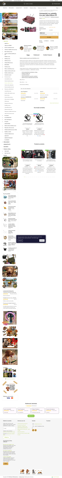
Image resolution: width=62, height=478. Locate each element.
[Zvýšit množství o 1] (57, 34)
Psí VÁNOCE (7, 139)
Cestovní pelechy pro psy (9, 81)
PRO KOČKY (7, 142)
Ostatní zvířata (7, 149)
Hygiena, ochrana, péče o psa (10, 70)
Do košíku (49, 37)
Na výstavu (7, 115)
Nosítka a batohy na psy (9, 72)
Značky (5, 155)
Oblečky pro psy (8, 60)
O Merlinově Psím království (7, 0)
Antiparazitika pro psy (9, 62)
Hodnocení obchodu (31, 403)
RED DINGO (7, 64)
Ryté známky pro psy (8, 51)
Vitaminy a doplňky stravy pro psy (11, 49)
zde (37, 238)
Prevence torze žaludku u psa (8, 444)
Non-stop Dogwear (8, 119)
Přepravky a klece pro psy (9, 127)
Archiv (5, 463)
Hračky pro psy (7, 66)
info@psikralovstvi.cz (38, 424)
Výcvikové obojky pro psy (9, 133)
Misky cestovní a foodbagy (9, 99)
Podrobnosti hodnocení (55, 17)
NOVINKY (6, 146)
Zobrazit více (31, 415)
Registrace (56, 0)
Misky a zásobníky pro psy (9, 68)
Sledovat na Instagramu (11, 378)
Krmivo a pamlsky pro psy (9, 47)
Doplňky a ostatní (8, 131)
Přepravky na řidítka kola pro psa (10, 111)
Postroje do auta (7, 76)
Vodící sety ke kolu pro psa (9, 113)
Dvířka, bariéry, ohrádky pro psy (10, 125)
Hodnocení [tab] (36, 55)
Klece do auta (7, 95)
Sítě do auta (7, 101)
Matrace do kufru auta (8, 109)
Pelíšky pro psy (7, 58)
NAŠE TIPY (7, 135)
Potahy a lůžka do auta (8, 83)
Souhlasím (42, 240)
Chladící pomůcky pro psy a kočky (11, 129)
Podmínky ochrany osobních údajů (23, 433)
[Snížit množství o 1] (52, 34)
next (58, 163)
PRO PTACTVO (7, 153)
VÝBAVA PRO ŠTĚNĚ (7, 456)
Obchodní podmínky (21, 431)
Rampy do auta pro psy (9, 103)
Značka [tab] (47, 55)
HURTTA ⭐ (7, 43)
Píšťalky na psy (7, 56)
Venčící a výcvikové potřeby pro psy (10, 54)
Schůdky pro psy (7, 105)
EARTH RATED (7, 123)
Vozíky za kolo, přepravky (9, 85)
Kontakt (19, 434)
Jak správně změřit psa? (17, 0)
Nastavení (20, 240)
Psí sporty (6, 121)
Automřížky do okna (8, 107)
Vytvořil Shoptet (56, 476)
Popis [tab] (28, 55)
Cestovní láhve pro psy (9, 97)
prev (20, 163)
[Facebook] (33, 430)
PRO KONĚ (7, 151)
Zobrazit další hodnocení (54, 103)
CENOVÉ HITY (7, 144)
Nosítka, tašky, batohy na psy (10, 93)
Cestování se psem (8, 74)
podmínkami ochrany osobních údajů (9, 431)
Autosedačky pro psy (8, 78)
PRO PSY (6, 41)
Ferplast (43, 18)
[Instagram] (35, 430)
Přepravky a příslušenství (9, 89)
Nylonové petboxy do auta (9, 87)
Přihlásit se (6, 437)
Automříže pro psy (8, 91)
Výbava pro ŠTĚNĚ (8, 45)
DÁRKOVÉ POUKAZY (9, 137)
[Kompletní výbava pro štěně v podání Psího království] (22, 471)
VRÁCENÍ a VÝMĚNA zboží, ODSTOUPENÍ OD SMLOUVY (23, 427)
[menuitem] (5, 8)
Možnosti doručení (42, 28)
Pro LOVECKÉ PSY (8, 117)
